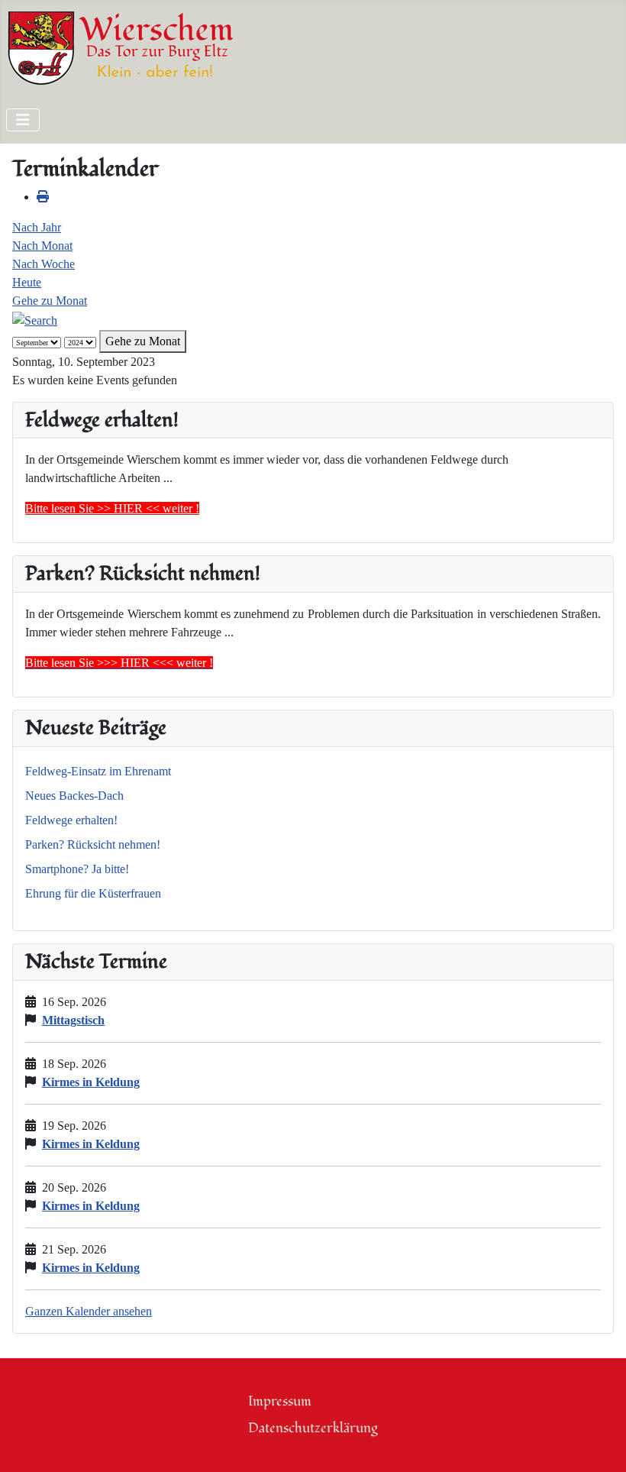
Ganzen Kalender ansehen (88, 1311)
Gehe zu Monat (49, 300)
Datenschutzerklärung (313, 1428)
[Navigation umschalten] (23, 119)
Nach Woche (43, 263)
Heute (26, 282)
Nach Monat (42, 245)
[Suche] (34, 318)
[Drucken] (43, 196)
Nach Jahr (36, 227)
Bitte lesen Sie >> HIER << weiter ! (112, 508)
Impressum (279, 1401)
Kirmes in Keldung (91, 1082)
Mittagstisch (73, 1020)
